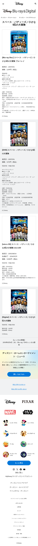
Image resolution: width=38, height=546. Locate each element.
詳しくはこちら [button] (19, 374)
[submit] (35, 4)
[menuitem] (3, 3)
